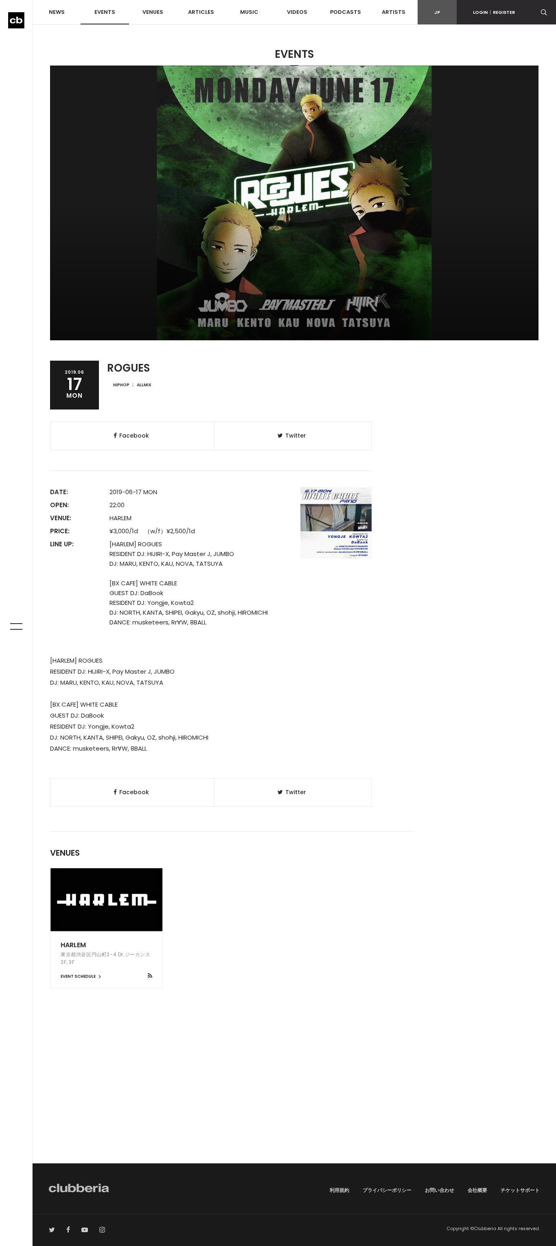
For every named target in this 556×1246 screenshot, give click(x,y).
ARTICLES (201, 12)
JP (437, 12)
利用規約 (339, 1190)
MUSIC (249, 12)
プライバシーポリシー (387, 1190)
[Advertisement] (294, 1094)
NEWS (57, 12)
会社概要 (477, 1190)
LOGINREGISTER (494, 12)
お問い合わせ (439, 1190)
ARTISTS (393, 12)
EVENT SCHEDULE (78, 976)
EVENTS (104, 12)
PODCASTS (345, 12)
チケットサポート (520, 1190)
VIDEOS (297, 12)
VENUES (152, 12)
